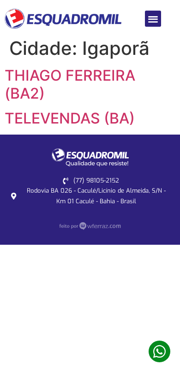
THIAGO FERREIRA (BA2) (70, 84)
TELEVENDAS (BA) (70, 118)
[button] (153, 19)
